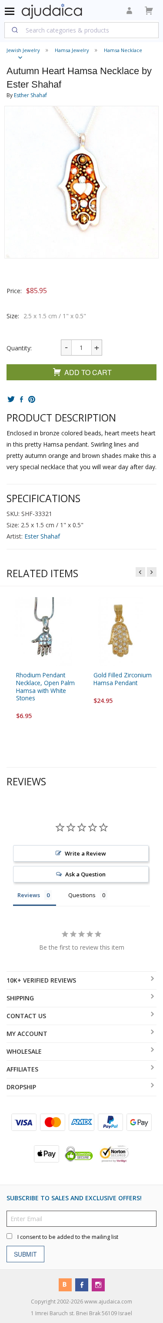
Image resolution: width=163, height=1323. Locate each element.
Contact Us (26, 1016)
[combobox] (81, 29)
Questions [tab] (82, 895)
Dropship (21, 1087)
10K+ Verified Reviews (41, 980)
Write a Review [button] (85, 853)
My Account (27, 1033)
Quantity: (19, 348)
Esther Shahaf (30, 95)
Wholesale (24, 1051)
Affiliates (22, 1069)
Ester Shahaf (42, 536)
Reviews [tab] (28, 895)
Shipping (20, 998)
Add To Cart (88, 372)
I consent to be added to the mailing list (67, 1237)
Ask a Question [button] (85, 874)
